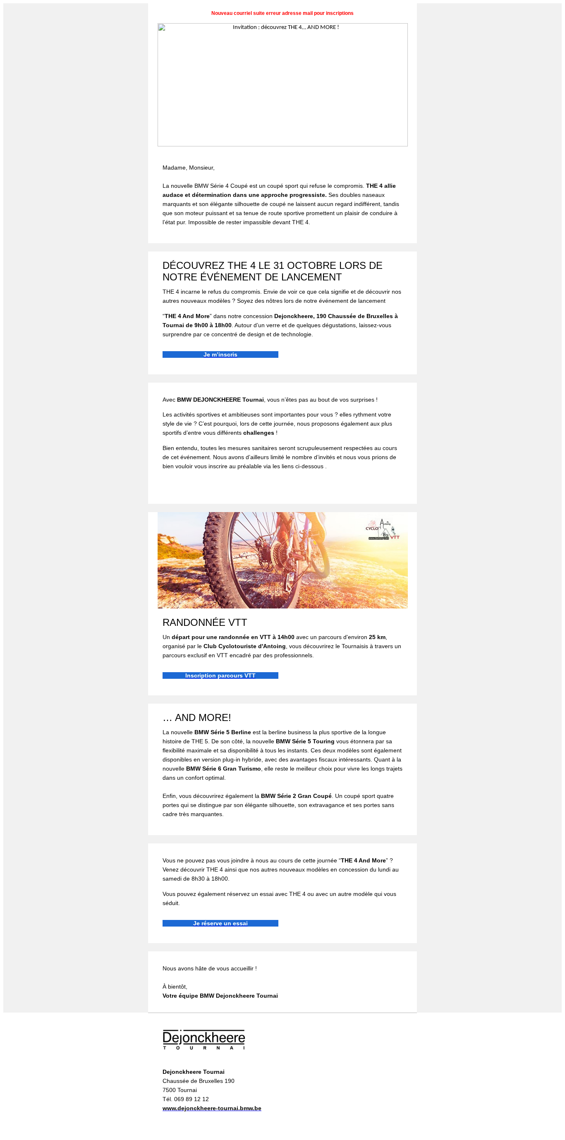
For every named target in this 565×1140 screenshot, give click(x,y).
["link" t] (283, 607)
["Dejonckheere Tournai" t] (204, 1053)
